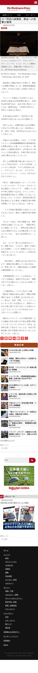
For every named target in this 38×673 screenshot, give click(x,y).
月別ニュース (4, 445)
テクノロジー (10, 609)
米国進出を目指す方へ (12, 632)
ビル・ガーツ (30, 15)
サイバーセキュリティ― (14, 598)
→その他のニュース (7, 440)
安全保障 (8, 576)
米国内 (4, 28)
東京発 (7, 628)
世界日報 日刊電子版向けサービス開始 (14, 503)
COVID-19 (9, 565)
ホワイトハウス (11, 562)
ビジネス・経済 (11, 580)
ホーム (6, 550)
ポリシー (7, 588)
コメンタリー (8, 613)
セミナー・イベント (11, 636)
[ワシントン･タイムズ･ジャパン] (19, 8)
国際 (7, 572)
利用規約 (7, 641)
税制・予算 (9, 591)
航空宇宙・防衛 (11, 602)
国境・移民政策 (11, 605)
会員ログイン (7, 15)
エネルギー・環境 (11, 595)
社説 (19, 15)
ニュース (7, 555)
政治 (7, 558)
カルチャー (9, 583)
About (6, 645)
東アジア (8, 624)
